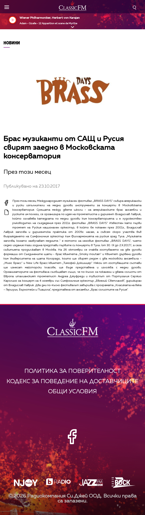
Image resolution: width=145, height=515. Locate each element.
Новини (12, 42)
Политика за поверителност (72, 371)
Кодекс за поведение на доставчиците (72, 381)
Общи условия (72, 392)
